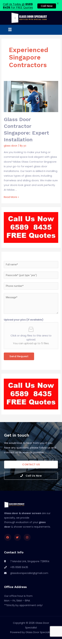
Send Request (18, 356)
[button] (10, 29)
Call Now (47, 6)
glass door (10, 145)
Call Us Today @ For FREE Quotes (18, 6)
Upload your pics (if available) (23, 319)
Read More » (11, 197)
